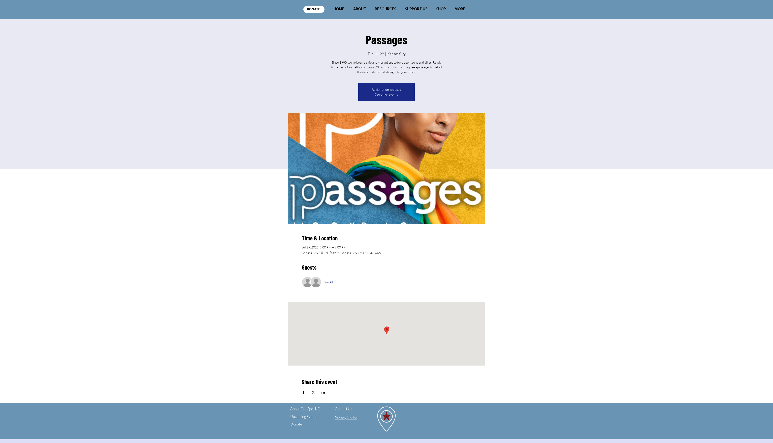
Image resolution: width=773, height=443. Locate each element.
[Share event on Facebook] (304, 392)
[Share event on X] (313, 392)
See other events (386, 94)
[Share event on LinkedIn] (323, 392)
